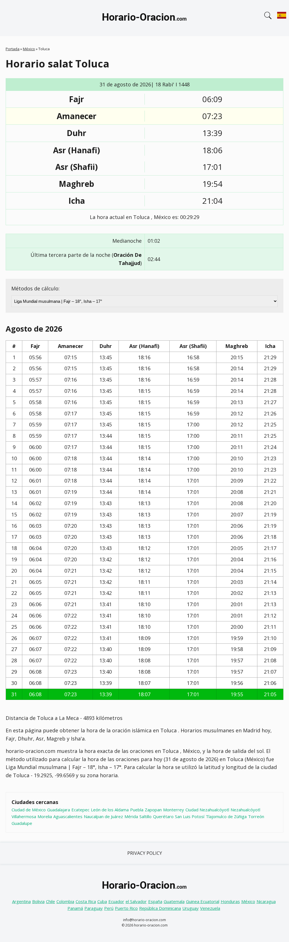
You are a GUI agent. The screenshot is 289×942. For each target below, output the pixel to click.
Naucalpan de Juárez (103, 816)
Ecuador (116, 901)
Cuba (102, 901)
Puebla (136, 809)
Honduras (230, 901)
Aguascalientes (67, 816)
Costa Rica (86, 901)
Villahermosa (24, 816)
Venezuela (210, 908)
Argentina (21, 901)
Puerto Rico (126, 908)
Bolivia (38, 901)
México (29, 48)
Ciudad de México (29, 809)
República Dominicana (160, 908)
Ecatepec (80, 809)
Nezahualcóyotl (245, 809)
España (155, 901)
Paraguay (93, 908)
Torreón (256, 816)
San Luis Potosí (189, 816)
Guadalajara (58, 809)
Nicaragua (266, 901)
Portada (12, 48)
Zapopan (153, 809)
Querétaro (163, 816)
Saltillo (145, 816)
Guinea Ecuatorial (202, 901)
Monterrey (173, 809)
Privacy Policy (144, 853)
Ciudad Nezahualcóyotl (207, 809)
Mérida (131, 816)
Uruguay (190, 908)
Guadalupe (22, 823)
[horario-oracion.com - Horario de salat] (144, 18)
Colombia (65, 901)
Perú (108, 908)
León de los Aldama (110, 809)
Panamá (75, 908)
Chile (50, 901)
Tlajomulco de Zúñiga (226, 816)
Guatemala (174, 901)
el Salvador (136, 901)
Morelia (45, 816)
